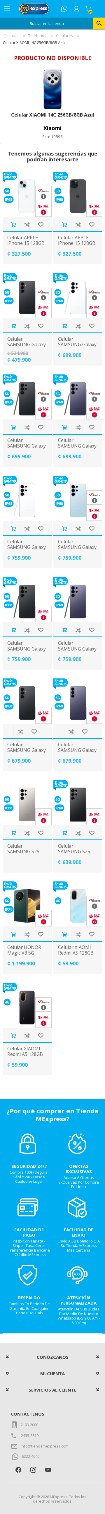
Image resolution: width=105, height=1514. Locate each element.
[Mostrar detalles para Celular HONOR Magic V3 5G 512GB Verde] (27, 903)
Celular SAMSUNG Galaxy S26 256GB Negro (26, 344)
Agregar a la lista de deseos (41, 224)
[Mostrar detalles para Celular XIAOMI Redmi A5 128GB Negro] (27, 1005)
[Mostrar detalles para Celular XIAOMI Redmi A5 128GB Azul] (77, 903)
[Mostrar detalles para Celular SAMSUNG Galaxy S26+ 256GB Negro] (27, 700)
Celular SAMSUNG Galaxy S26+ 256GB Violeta (77, 753)
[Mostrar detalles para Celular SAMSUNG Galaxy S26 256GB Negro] (27, 295)
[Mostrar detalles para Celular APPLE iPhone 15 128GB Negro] (77, 194)
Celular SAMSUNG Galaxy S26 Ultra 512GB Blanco (26, 550)
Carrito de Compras (88, 8)
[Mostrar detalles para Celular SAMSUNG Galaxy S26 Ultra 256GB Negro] (27, 396)
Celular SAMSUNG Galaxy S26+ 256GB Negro (26, 753)
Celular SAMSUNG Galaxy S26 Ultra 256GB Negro (26, 449)
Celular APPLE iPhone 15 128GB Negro (76, 243)
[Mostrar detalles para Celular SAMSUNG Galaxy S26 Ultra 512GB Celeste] (77, 498)
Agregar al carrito (13, 224)
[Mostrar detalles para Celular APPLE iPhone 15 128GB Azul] (27, 194)
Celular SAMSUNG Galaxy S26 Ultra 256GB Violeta (77, 449)
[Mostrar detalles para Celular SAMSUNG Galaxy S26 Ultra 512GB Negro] (27, 599)
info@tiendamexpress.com (45, 1446)
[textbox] (47, 23)
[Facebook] (18, 1470)
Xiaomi (52, 128)
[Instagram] (33, 1470)
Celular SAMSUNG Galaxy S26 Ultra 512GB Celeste (77, 550)
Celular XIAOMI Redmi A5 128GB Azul (76, 953)
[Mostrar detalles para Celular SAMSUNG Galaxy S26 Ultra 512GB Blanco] (27, 498)
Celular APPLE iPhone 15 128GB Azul (26, 243)
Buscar (99, 23)
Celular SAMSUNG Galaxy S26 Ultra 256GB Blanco (77, 347)
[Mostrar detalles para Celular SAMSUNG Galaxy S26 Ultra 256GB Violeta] (77, 396)
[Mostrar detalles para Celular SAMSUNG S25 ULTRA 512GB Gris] (27, 802)
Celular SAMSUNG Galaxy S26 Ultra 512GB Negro (26, 651)
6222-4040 (30, 1456)
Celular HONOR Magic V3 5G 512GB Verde (24, 953)
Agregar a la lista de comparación (27, 224)
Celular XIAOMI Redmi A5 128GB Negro (25, 1054)
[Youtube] (48, 1470)
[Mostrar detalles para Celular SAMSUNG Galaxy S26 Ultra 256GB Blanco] (77, 295)
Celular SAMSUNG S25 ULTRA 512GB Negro (74, 854)
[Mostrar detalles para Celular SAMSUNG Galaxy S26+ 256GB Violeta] (77, 700)
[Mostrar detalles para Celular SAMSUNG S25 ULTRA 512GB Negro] (77, 802)
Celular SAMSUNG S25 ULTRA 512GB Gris (23, 854)
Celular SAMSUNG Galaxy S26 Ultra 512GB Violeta (77, 651)
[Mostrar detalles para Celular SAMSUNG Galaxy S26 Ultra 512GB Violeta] (77, 599)
